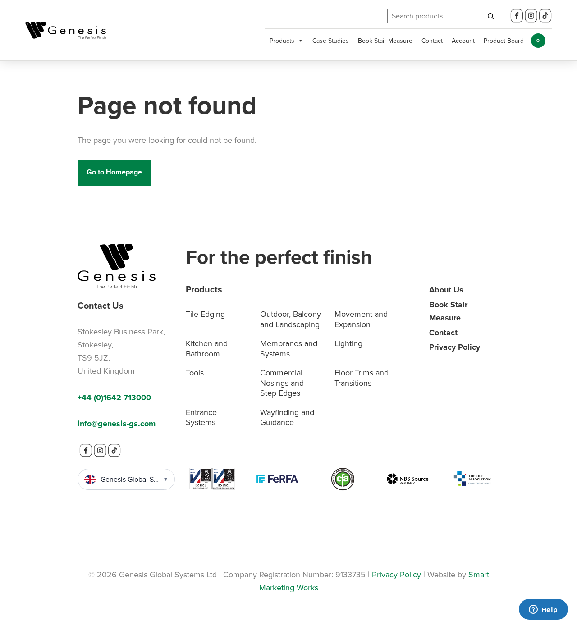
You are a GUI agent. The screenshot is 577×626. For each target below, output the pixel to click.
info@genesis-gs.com (117, 424)
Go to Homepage (114, 172)
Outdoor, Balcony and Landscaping (290, 319)
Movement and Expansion (361, 319)
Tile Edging (205, 314)
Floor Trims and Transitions (361, 377)
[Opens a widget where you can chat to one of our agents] (543, 610)
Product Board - (512, 40)
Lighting (348, 343)
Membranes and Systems (288, 348)
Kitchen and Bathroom (207, 348)
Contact (432, 40)
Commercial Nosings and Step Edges (282, 382)
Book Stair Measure (385, 40)
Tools (195, 372)
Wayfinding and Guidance (287, 417)
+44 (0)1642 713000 (114, 397)
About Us (446, 290)
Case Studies (330, 40)
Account (463, 40)
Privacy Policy (454, 347)
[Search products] (490, 16)
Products (282, 40)
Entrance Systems (201, 417)
